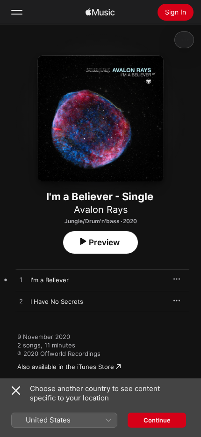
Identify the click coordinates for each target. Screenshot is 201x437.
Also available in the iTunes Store (65, 366)
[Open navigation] (17, 12)
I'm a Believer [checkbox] (49, 280)
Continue (157, 420)
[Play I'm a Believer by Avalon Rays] (21, 280)
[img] (100, 12)
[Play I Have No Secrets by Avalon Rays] (21, 301)
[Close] (16, 390)
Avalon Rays (101, 209)
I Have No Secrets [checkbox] (56, 301)
